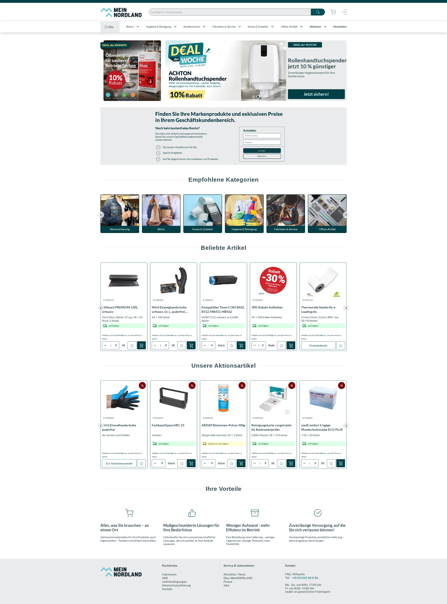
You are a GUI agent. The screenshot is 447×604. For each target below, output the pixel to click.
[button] (346, 215)
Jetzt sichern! (316, 94)
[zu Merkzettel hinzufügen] (132, 345)
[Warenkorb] (141, 345)
